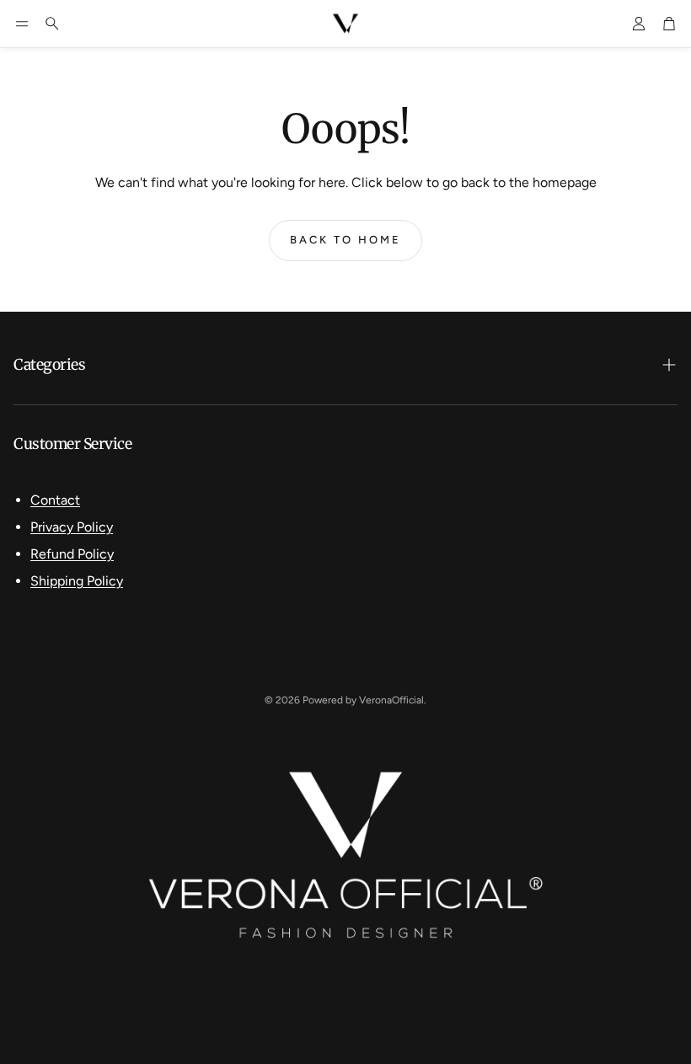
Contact (55, 500)
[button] (21, 23)
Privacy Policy (71, 527)
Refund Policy (72, 554)
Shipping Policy (76, 581)
